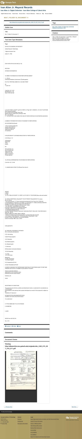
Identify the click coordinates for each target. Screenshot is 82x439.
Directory (20, 419)
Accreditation (33, 434)
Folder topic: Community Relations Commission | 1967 (63, 27)
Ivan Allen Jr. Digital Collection (11, 10)
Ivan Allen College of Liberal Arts (34, 10)
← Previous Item (8, 406)
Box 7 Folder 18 (59, 26)
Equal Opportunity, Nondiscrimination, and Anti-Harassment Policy (45, 419)
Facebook (8, 326)
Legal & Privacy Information (36, 421)
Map (43, 13)
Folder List (38, 13)
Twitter (14, 326)
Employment (20, 421)
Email (19, 326)
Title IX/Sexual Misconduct (36, 425)
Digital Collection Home (6, 13)
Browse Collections (31, 13)
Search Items (15, 13)
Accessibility (33, 430)
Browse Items (22, 13)
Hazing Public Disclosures (36, 427)
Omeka (10, 411)
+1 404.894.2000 (5, 421)
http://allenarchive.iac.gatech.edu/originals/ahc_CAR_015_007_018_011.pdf (27, 22)
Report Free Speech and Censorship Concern (40, 436)
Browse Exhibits (48, 13)
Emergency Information (23, 423)
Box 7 (53, 26)
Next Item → (75, 406)
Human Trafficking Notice (36, 423)
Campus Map (4, 423)
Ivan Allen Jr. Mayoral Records (16, 7)
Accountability (34, 432)
